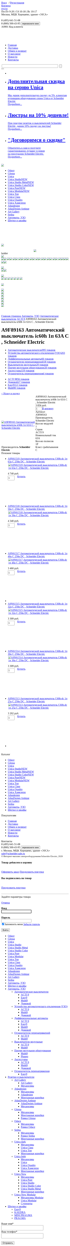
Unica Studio (17, 179)
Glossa (11, 173)
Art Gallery (14, 211)
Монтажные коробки (32, 1097)
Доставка (13, 48)
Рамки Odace (28, 1127)
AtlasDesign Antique (18, 208)
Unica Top (13, 194)
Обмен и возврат (17, 51)
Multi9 (16, 388)
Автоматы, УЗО (17, 217)
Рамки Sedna (28, 1135)
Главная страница (11, 316)
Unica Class (14, 197)
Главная (12, 45)
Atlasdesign (14, 205)
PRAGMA (20, 1218)
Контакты (13, 59)
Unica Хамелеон (17, 202)
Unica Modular (18, 191)
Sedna (11, 214)
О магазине (14, 53)
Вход (4, 2)
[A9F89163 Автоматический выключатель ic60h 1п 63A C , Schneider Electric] (18, 428)
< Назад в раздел (10, 393)
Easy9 (17, 385)
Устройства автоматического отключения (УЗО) (41, 1006)
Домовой (19, 382)
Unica (11, 176)
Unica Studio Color (21, 185)
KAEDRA (20, 1212)
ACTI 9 (21, 319)
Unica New (20, 1174)
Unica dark (20, 1141)
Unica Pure (16, 188)
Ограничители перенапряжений (32, 361)
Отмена (5, 902)
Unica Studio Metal (21, 182)
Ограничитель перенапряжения (31, 373)
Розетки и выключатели (21, 1077)
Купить (21, 476)
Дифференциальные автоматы (31, 358)
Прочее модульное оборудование (32, 367)
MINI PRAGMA (23, 1215)
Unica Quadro (15, 199)
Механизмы (27, 1085)
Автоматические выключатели (31, 350)
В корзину (48, 408)
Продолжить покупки (32, 871)
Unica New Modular (25, 1194)
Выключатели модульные (28, 364)
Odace (11, 170)
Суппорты (26, 1203)
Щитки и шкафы (17, 220)
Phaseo (24, 1056)
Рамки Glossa (28, 1118)
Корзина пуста (6, 7)
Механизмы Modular (32, 1197)
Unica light (20, 1156)
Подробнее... (15, 104)
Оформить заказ (10, 871)
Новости (12, 56)
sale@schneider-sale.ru (13, 853)
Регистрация (17, 2)
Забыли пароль (31, 924)
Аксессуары (21, 370)
